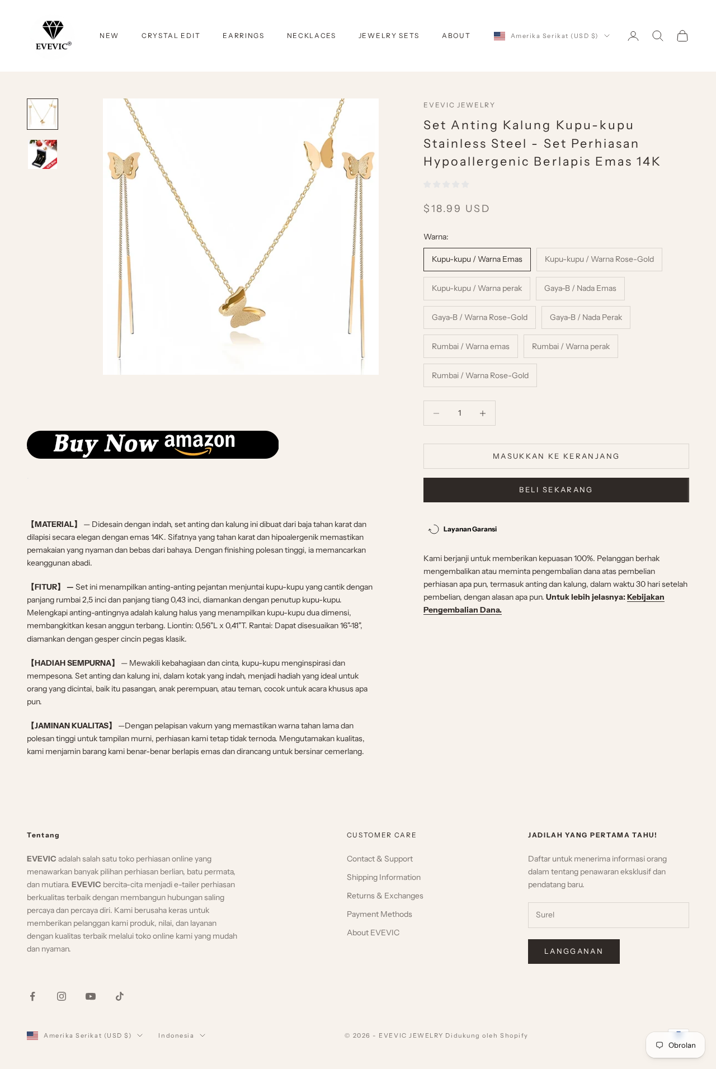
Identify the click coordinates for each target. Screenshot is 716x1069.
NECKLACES (311, 35)
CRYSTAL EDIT (171, 35)
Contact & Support (380, 859)
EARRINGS (243, 35)
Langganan (574, 950)
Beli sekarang (556, 489)
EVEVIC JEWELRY (459, 105)
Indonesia (176, 1035)
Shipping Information (384, 877)
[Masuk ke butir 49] (42, 154)
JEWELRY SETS (389, 35)
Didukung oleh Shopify (486, 1035)
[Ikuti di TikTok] (119, 996)
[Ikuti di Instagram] (61, 996)
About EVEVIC (373, 932)
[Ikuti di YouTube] (90, 996)
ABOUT (456, 35)
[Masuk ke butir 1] (42, 114)
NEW (109, 35)
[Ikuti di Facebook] (32, 996)
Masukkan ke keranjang (556, 455)
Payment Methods (379, 914)
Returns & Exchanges (385, 896)
